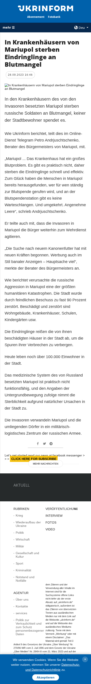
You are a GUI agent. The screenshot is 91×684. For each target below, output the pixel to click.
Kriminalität (23, 570)
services (21, 613)
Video (50, 529)
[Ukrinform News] (45, 8)
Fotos (51, 522)
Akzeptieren (46, 677)
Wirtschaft (23, 539)
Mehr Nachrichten (45, 463)
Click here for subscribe (33, 459)
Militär (20, 546)
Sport (19, 563)
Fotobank (54, 17)
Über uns (22, 599)
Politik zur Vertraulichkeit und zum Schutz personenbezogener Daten (30, 627)
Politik (20, 532)
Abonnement (35, 17)
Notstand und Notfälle (25, 578)
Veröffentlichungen (64, 509)
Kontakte (22, 606)
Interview (54, 515)
